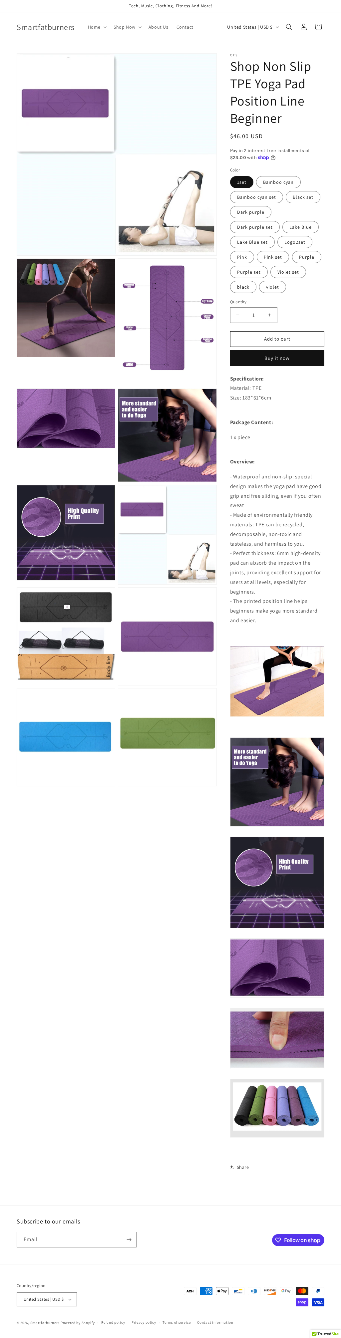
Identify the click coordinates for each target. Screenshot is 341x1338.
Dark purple (250, 212)
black (243, 287)
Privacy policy (144, 1322)
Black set (303, 197)
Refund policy (113, 1322)
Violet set (288, 272)
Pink (242, 257)
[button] (97, 27)
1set (241, 182)
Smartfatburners (45, 1322)
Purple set (249, 272)
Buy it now (277, 358)
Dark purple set (255, 227)
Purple (306, 257)
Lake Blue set (252, 242)
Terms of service (176, 1322)
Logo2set (294, 242)
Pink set (273, 257)
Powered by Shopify (78, 1322)
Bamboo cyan (278, 182)
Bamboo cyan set (256, 197)
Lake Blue (300, 227)
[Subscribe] (129, 1239)
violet (272, 287)
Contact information (215, 1322)
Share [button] (243, 1167)
